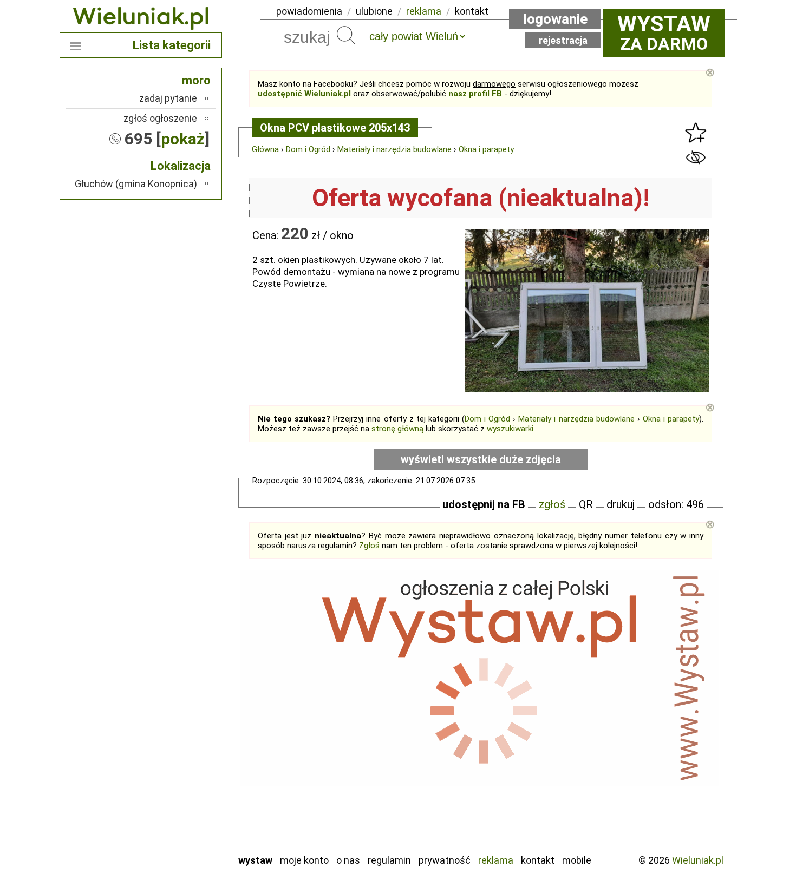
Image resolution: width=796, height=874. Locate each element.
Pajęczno (179, 757)
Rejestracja (563, 40)
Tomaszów (176, 801)
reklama (423, 11)
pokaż (183, 138)
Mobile (576, 860)
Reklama (495, 860)
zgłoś (552, 504)
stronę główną (397, 428)
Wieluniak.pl (697, 860)
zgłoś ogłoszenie (160, 118)
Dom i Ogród (308, 149)
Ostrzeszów (174, 727)
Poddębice (176, 771)
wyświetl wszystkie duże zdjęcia (481, 459)
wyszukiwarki (510, 428)
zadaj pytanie (168, 98)
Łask (188, 684)
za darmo (663, 32)
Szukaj (346, 35)
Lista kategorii (172, 45)
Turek (186, 815)
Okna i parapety (486, 149)
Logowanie (555, 19)
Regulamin (389, 860)
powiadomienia (309, 11)
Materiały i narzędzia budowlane (394, 149)
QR (586, 504)
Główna (265, 149)
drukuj (620, 504)
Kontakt (537, 860)
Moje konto (304, 860)
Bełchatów (176, 669)
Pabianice (178, 742)
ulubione (374, 11)
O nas (348, 860)
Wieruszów (176, 830)
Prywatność (445, 860)
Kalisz (185, 713)
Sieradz (182, 786)
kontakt (471, 11)
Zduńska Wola (170, 844)
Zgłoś (369, 545)
